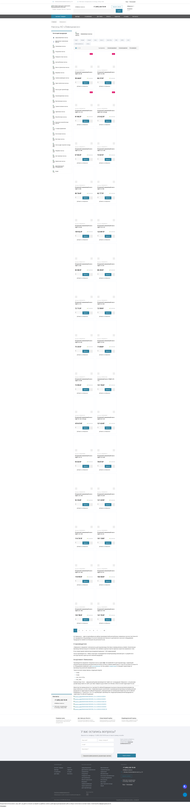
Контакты (135, 16)
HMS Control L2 (79, 44)
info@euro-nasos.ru (59, 703)
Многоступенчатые (87, 779)
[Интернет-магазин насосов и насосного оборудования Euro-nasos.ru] (61, 6)
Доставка (99, 16)
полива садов (112, 666)
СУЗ (128, 40)
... (100, 630)
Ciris (95, 40)
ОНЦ (88, 44)
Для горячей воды (86, 787)
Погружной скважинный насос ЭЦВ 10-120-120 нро (83, 418)
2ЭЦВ (82, 40)
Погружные (85, 773)
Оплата (108, 16)
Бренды (77, 16)
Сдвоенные (104, 771)
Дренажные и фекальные (88, 769)
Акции (102, 785)
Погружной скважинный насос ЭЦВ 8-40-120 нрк (106, 111)
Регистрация (132, 1)
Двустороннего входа (106, 783)
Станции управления (106, 777)
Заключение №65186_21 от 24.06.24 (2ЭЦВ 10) (94, 709)
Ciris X (101, 40)
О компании (88, 16)
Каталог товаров (60, 16)
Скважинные (85, 771)
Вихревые (84, 781)
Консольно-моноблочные (107, 775)
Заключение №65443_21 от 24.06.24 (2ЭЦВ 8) (94, 706)
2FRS (122, 40)
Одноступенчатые (87, 785)
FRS (116, 40)
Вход (127, 1)
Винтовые (103, 781)
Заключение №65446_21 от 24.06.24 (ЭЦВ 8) (94, 699)
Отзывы (126, 16)
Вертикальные (104, 767)
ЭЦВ (76, 40)
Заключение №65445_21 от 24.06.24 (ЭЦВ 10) (94, 701)
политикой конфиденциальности (126, 742)
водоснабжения (96, 666)
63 (104, 630)
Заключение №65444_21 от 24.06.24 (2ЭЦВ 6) (94, 704)
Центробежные (86, 777)
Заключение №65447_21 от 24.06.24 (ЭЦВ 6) (94, 696)
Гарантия (117, 16)
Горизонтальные (105, 769)
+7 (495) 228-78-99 (99, 7)
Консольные (104, 779)
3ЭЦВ (89, 40)
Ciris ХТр (109, 40)
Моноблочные (104, 773)
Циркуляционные (86, 767)
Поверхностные (86, 775)
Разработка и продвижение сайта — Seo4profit (127, 799)
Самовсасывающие (87, 783)
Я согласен (3, 806)
